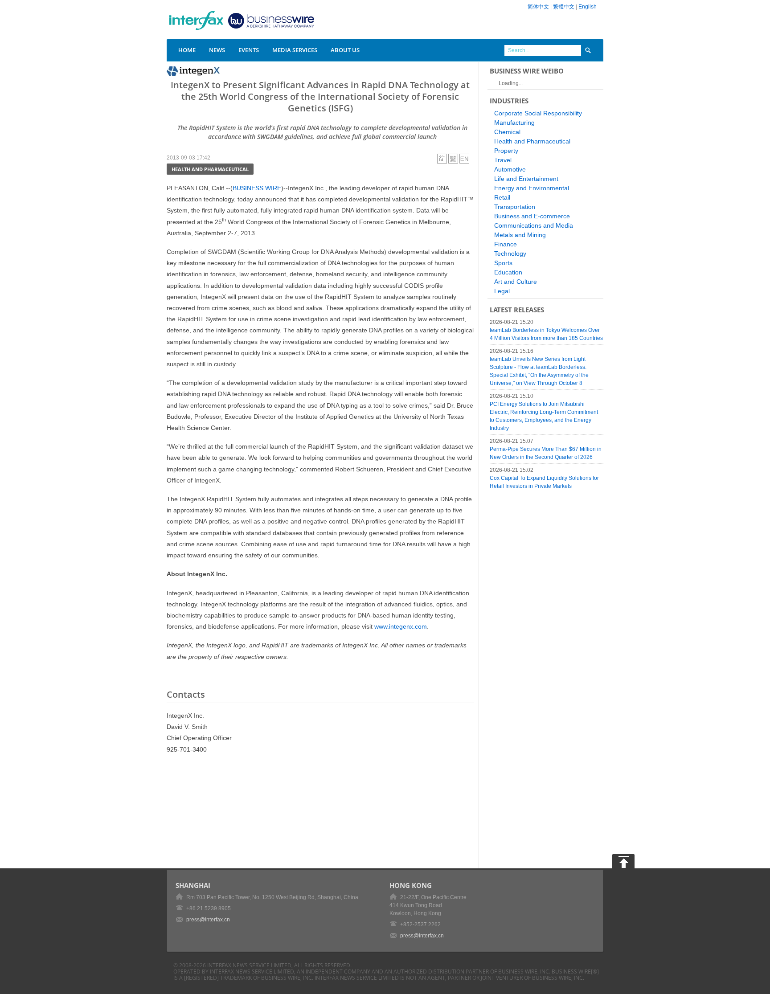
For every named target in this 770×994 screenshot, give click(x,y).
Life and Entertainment (526, 178)
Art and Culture (515, 281)
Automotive (510, 169)
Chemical (507, 131)
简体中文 (538, 7)
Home (187, 50)
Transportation (514, 206)
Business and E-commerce (532, 216)
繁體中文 (563, 7)
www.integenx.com (400, 626)
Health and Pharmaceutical (210, 169)
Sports (503, 262)
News (217, 50)
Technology (510, 253)
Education (508, 272)
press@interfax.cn (208, 919)
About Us (345, 50)
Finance (505, 244)
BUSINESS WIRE (257, 188)
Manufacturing (514, 122)
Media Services (294, 50)
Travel (503, 160)
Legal (502, 291)
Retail (502, 197)
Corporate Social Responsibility (538, 113)
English (587, 7)
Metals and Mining (520, 234)
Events (248, 50)
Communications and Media (533, 225)
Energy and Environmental (531, 188)
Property (506, 150)
